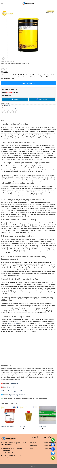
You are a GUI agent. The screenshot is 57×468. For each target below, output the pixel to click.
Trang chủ (4, 61)
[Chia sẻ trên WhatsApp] (2, 111)
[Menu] (2, 3)
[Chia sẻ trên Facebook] (5, 111)
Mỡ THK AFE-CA (42, 426)
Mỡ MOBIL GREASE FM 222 (7, 426)
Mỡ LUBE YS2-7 (23, 426)
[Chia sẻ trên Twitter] (8, 111)
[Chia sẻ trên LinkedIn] (16, 111)
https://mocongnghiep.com (17, 395)
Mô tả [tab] (2, 120)
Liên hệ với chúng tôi (28, 83)
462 (4, 108)
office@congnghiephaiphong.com (17, 391)
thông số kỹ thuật (17, 108)
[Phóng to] (3, 58)
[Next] (56, 418)
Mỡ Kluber (11, 61)
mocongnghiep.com (13, 323)
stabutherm (10, 108)
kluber (6, 108)
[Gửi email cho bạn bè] (10, 111)
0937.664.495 (10, 387)
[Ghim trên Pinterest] (13, 111)
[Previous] (1, 418)
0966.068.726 (14, 383)
